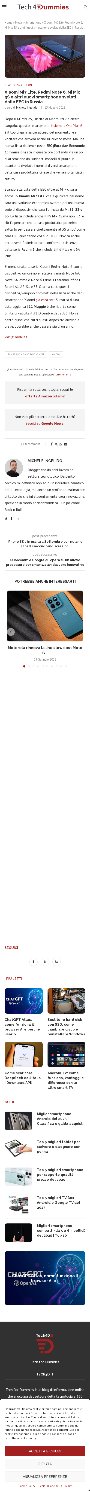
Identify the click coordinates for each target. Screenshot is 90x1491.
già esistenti (45, 299)
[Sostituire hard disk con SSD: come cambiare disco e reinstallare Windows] (67, 1001)
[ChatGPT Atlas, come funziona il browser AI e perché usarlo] (24, 1001)
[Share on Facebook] (52, 444)
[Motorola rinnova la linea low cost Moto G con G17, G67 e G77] (45, 616)
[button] (11, 632)
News (19, 22)
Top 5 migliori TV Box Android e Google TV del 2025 (58, 1203)
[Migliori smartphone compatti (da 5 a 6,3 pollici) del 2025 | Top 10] (18, 1232)
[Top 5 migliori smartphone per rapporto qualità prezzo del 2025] (18, 1177)
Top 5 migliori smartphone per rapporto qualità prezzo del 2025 (60, 1175)
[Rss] (56, 961)
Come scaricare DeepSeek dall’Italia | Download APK (23, 1078)
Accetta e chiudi (45, 1451)
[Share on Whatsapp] (61, 444)
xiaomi (56, 354)
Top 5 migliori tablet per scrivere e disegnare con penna (58, 1147)
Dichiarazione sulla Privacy (55, 1486)
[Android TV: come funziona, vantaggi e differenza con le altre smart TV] (67, 1054)
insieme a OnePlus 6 (66, 125)
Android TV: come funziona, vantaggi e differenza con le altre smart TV (66, 1080)
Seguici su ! (45, 423)
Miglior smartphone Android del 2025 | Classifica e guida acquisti (60, 1119)
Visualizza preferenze (45, 1477)
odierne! (45, 396)
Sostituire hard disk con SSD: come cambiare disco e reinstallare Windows (66, 1027)
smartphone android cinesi (26, 354)
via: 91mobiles (16, 337)
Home (8, 22)
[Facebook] (34, 961)
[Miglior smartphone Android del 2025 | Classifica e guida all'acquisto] (18, 1121)
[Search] (85, 7)
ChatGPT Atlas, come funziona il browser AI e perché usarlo (22, 1027)
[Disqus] (45, 739)
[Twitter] (45, 961)
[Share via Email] (65, 444)
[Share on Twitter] (56, 444)
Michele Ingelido (27, 108)
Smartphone (33, 22)
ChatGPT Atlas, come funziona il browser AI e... (45, 1278)
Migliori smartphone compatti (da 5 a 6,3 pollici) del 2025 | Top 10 (61, 1231)
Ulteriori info (63, 374)
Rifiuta (45, 1464)
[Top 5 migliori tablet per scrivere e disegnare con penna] (18, 1149)
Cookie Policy (26, 1486)
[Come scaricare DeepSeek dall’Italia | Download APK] (24, 1054)
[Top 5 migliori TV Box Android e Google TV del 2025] (18, 1204)
